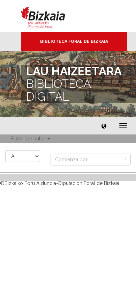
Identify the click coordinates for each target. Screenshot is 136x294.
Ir (124, 159)
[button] (104, 126)
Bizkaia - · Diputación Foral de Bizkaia (50, 16)
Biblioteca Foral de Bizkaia (74, 41)
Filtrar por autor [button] (28, 138)
